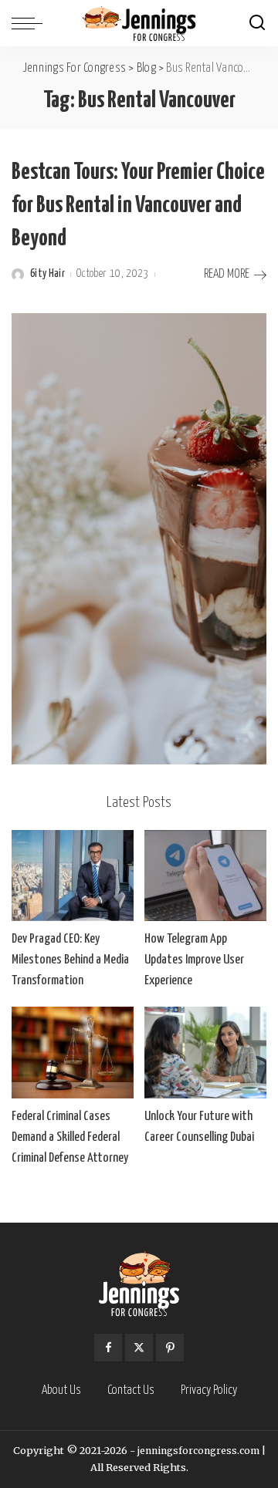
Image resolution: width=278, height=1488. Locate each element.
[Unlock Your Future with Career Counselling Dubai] (205, 1052)
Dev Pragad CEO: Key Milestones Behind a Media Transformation (70, 960)
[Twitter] (139, 1347)
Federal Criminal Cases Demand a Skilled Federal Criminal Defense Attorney (70, 1137)
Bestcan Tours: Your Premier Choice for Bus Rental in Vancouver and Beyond (138, 205)
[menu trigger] (31, 23)
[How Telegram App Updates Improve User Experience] (205, 876)
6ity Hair (47, 273)
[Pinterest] (170, 1347)
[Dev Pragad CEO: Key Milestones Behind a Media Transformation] (73, 876)
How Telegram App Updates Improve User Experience (194, 960)
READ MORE (226, 274)
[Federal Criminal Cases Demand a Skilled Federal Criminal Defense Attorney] (73, 1052)
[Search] (257, 23)
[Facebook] (108, 1347)
